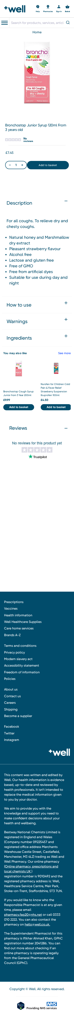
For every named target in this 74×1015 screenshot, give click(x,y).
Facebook (11, 726)
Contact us (12, 696)
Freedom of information (22, 672)
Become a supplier (18, 716)
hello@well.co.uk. (37, 924)
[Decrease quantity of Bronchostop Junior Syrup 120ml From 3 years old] (10, 165)
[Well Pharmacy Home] (16, 9)
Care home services (19, 628)
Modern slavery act (18, 659)
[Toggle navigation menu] (4, 22)
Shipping (10, 709)
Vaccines (10, 608)
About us (10, 689)
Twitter (9, 733)
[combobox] (41, 23)
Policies (9, 679)
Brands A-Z (12, 635)
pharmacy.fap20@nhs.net (23, 915)
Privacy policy (14, 652)
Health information (18, 615)
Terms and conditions (20, 646)
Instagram (11, 740)
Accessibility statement (21, 665)
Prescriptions (13, 602)
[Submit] (68, 22)
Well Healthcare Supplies (23, 622)
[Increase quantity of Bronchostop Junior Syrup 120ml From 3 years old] (22, 165)
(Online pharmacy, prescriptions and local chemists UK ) (31, 868)
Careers (10, 703)
